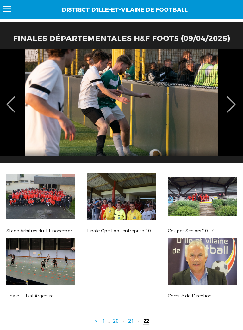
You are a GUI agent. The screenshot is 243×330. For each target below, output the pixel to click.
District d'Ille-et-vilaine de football (125, 9)
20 (116, 321)
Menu (10, 9)
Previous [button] (10, 100)
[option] (121, 108)
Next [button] (231, 100)
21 (131, 321)
